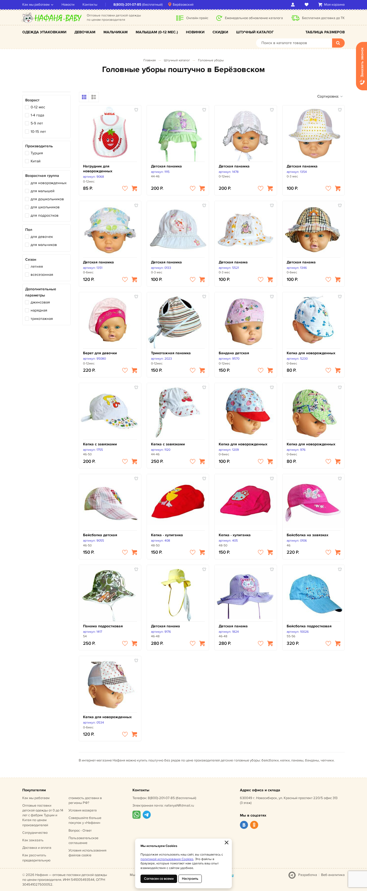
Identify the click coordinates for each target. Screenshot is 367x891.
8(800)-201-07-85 (127, 4)
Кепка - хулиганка (167, 535)
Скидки (220, 32)
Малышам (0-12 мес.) (157, 32)
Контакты (89, 4)
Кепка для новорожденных (311, 353)
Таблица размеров (325, 32)
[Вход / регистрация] (294, 4)
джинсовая (40, 302)
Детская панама (233, 262)
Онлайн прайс (197, 18)
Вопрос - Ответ (80, 830)
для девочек (42, 236)
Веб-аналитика (333, 875)
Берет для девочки (100, 353)
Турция (37, 153)
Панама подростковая (103, 626)
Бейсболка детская (100, 535)
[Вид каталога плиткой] (84, 97)
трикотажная (42, 318)
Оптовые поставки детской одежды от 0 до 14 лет (42, 815)
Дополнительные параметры (40, 292)
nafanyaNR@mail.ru (179, 805)
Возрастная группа (42, 175)
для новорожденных (49, 183)
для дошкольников (47, 199)
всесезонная (42, 274)
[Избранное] (307, 4)
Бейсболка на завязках (307, 535)
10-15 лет (38, 131)
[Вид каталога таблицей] (94, 97)
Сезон (30, 259)
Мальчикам (115, 32)
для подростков (45, 215)
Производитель (39, 146)
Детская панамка (166, 166)
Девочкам (84, 32)
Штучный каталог (255, 32)
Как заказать (33, 840)
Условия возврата (83, 810)
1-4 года (37, 115)
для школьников (45, 207)
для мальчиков (44, 244)
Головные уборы (211, 60)
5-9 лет (37, 123)
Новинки (195, 32)
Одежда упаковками (44, 32)
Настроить (190, 878)
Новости (68, 4)
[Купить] (134, 188)
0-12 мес (38, 107)
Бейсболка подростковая (309, 626)
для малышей (43, 191)
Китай (36, 161)
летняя (37, 266)
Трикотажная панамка (171, 353)
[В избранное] (125, 188)
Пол (28, 229)
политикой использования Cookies (167, 859)
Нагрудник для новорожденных (97, 168)
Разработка (307, 875)
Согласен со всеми (159, 878)
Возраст (32, 100)
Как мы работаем (35, 4)
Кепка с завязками (100, 444)
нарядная (39, 310)
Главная (149, 60)
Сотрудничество (35, 833)
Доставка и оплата (36, 848)
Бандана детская (234, 353)
